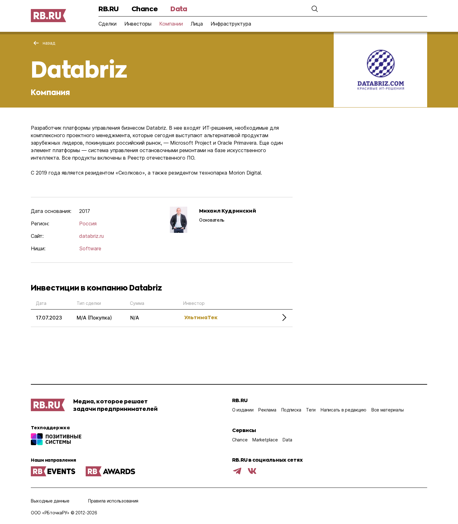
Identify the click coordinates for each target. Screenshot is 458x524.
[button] (314, 8)
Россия (88, 223)
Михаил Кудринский (227, 210)
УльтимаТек (200, 317)
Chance (144, 8)
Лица (197, 24)
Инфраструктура (231, 24)
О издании (242, 409)
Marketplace (265, 439)
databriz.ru (91, 236)
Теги (311, 409)
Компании (171, 24)
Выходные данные (50, 500)
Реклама (267, 409)
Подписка (291, 409)
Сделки (107, 24)
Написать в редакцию (343, 409)
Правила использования (113, 500)
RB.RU (108, 8)
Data (178, 8)
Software (90, 248)
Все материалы (387, 409)
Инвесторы (137, 24)
